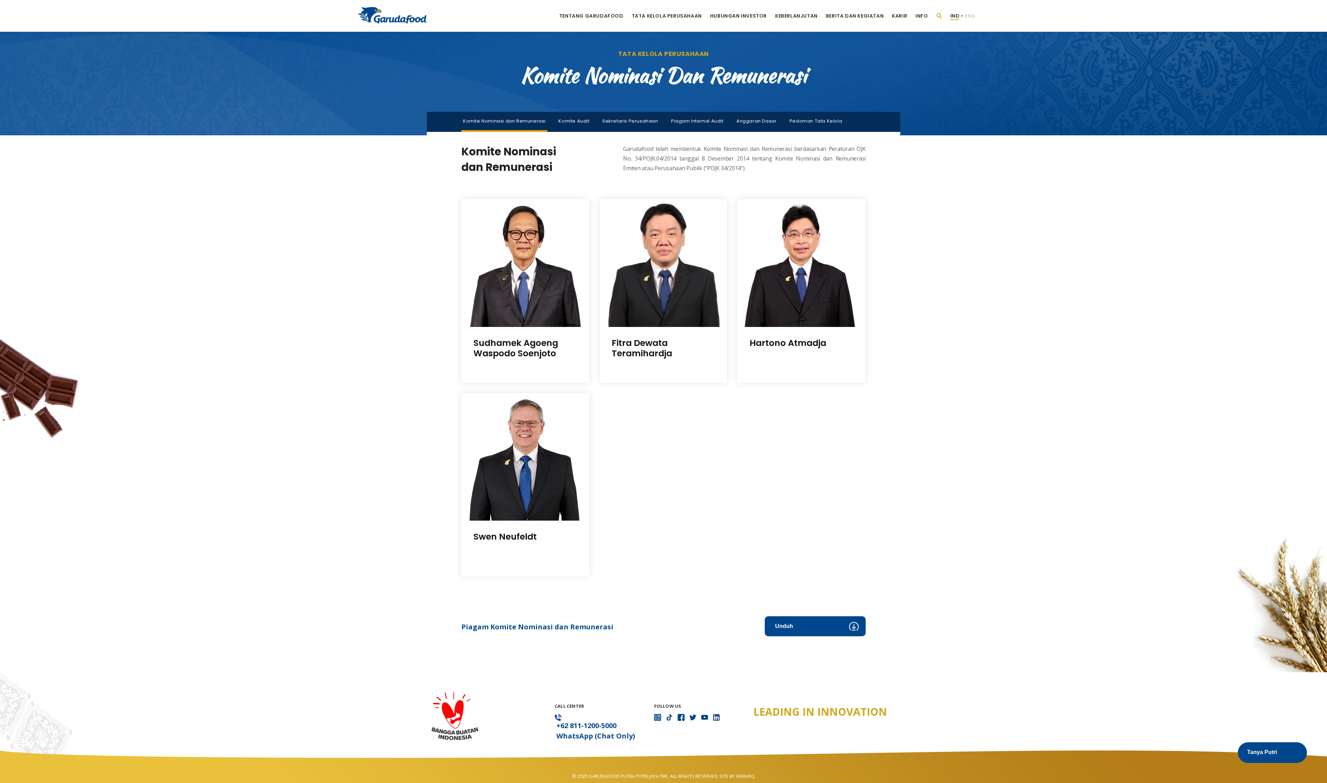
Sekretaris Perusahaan (630, 121)
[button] (1272, 752)
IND (955, 15)
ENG (970, 15)
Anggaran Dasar (756, 121)
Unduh (784, 626)
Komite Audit (573, 121)
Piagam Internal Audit (697, 121)
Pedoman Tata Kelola (816, 121)
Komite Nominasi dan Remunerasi (504, 121)
